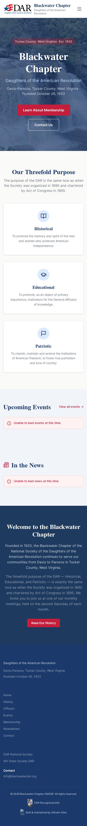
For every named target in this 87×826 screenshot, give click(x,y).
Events (8, 715)
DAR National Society (18, 754)
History (8, 702)
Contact (8, 735)
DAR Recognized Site (47, 802)
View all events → (71, 406)
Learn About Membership (43, 110)
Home (7, 695)
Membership (11, 722)
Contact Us (43, 125)
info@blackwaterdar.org (20, 776)
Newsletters (11, 728)
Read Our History (43, 623)
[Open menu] (79, 9)
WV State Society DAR (18, 761)
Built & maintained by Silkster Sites (46, 812)
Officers (8, 708)
